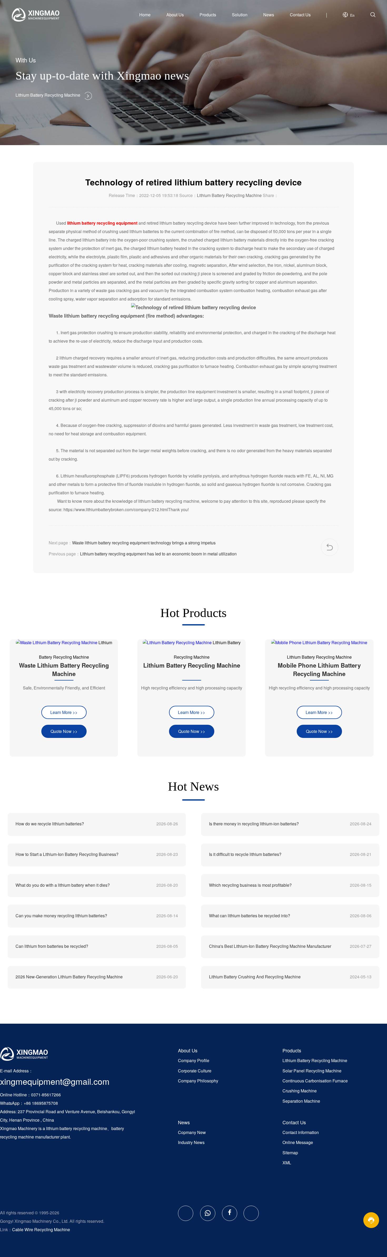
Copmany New (192, 1132)
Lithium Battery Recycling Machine (229, 195)
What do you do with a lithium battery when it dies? (63, 885)
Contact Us (300, 15)
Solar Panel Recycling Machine (311, 1071)
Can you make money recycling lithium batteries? (61, 916)
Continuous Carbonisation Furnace (315, 1081)
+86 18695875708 (41, 1103)
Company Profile (193, 1060)
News (268, 15)
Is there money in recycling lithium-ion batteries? (254, 824)
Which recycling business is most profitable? (250, 885)
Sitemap (290, 1153)
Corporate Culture (194, 1071)
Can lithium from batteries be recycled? (52, 946)
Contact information (300, 1132)
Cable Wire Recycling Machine (41, 1229)
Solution (239, 15)
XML (286, 1163)
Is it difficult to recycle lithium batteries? (245, 854)
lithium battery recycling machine (76, 1128)
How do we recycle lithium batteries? (50, 824)
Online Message (297, 1142)
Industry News (191, 1142)
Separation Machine (301, 1101)
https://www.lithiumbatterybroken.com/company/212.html (115, 509)
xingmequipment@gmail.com (55, 1081)
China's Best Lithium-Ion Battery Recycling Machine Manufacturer (270, 946)
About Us (175, 15)
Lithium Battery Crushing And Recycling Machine (255, 977)
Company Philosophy (198, 1081)
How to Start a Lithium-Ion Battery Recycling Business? (67, 854)
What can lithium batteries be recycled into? (249, 916)
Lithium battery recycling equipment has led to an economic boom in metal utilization (158, 554)
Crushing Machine (299, 1091)
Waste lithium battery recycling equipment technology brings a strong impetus (144, 543)
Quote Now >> (64, 731)
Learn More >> (63, 712)
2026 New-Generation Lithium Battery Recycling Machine (69, 977)
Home (145, 15)
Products (208, 15)
